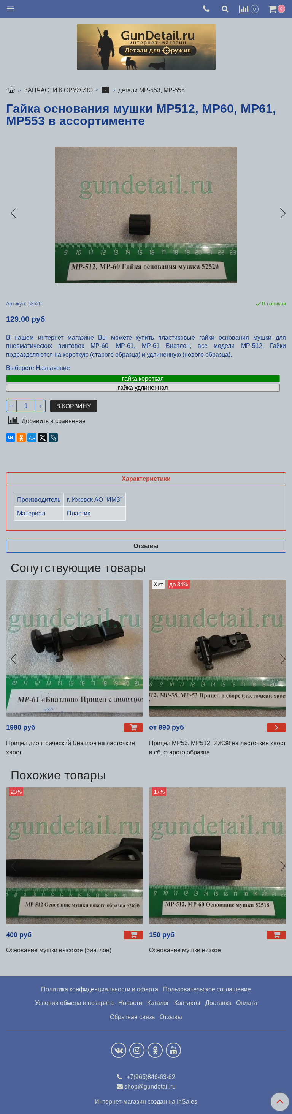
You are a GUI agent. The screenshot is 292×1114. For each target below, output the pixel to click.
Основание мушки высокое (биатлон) (58, 950)
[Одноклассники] (21, 437)
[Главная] (11, 90)
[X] (42, 437)
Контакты (187, 1003)
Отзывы (171, 1017)
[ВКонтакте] (10, 437)
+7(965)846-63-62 (150, 1077)
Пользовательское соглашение (207, 989)
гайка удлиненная (143, 387)
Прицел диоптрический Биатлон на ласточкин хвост (70, 747)
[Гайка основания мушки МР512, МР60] (146, 215)
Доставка (218, 1003)
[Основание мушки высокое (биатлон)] (74, 855)
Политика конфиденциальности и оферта (99, 989)
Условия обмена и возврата (74, 1003)
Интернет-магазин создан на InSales (146, 1102)
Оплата (246, 1003)
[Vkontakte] (118, 1050)
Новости (130, 1003)
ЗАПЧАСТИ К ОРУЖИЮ (58, 90)
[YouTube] (173, 1050)
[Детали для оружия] (146, 45)
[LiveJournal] (53, 437)
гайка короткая (143, 378)
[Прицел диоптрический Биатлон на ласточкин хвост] (74, 648)
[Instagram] (136, 1050)
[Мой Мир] (31, 437)
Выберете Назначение (38, 368)
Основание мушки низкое (185, 950)
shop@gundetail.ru (150, 1086)
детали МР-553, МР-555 (151, 90)
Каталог (158, 1003)
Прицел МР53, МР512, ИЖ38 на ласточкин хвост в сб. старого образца (217, 747)
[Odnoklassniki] (155, 1050)
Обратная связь (132, 1017)
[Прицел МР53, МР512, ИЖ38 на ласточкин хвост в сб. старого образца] (217, 648)
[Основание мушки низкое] (217, 855)
